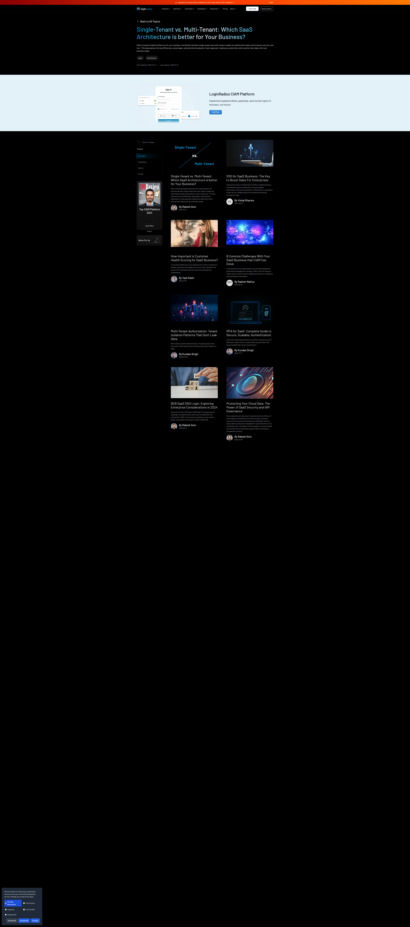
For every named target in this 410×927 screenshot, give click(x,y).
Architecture (151, 58)
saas (140, 58)
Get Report (229, 2)
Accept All (24, 921)
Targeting (10, 909)
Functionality (30, 909)
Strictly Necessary (11, 903)
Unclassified (11, 915)
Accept (35, 921)
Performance (30, 903)
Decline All (12, 921)
